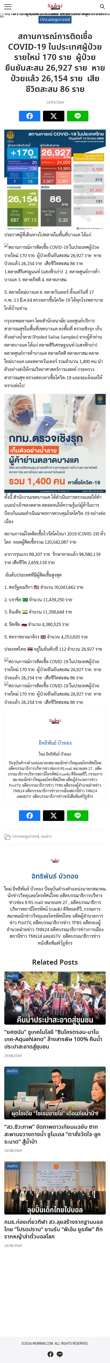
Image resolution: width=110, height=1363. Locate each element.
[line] (59, 1354)
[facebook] (50, 1354)
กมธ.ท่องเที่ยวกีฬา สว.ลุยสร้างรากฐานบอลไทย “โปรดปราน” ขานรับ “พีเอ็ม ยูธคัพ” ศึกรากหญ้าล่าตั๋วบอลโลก (53, 1229)
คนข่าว (46, 837)
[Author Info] (55, 867)
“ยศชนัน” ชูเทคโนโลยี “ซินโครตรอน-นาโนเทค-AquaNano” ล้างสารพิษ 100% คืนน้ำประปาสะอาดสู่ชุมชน (53, 1039)
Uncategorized (55, 19)
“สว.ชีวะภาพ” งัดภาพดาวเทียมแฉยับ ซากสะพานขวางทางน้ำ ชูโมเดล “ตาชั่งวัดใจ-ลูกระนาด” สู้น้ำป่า (52, 1134)
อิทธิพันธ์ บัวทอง (55, 877)
